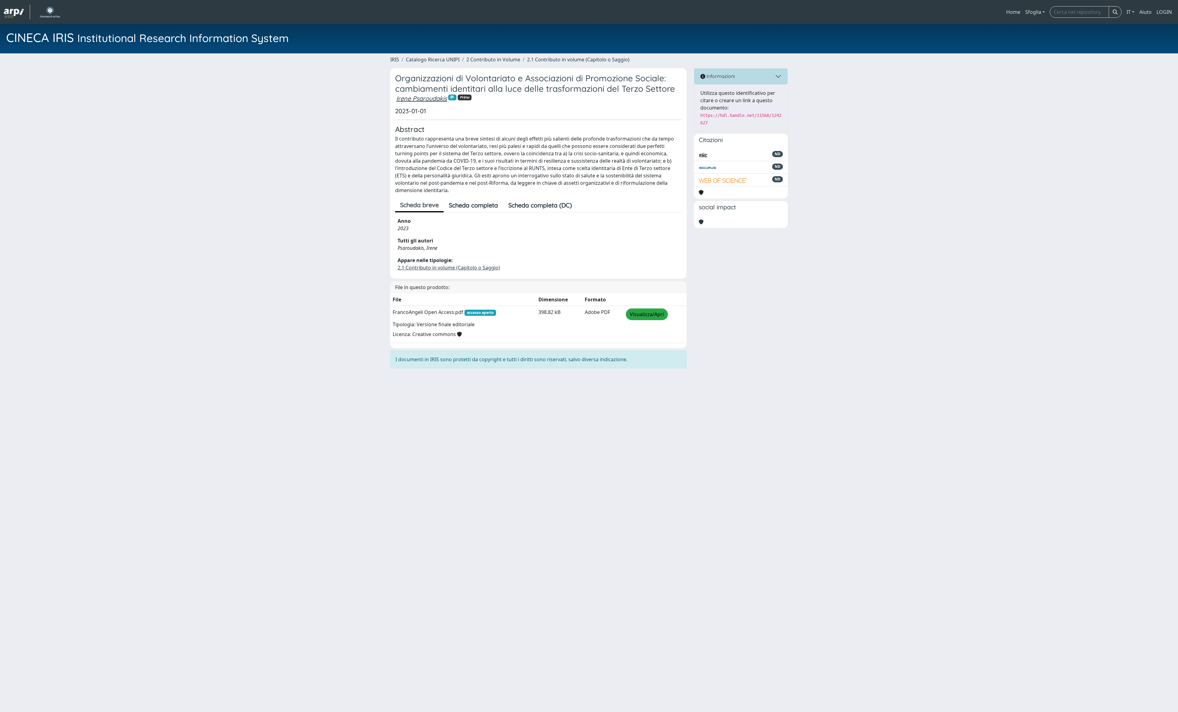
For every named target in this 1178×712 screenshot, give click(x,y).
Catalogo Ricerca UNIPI (433, 59)
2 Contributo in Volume (493, 59)
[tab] (582, 205)
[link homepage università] (50, 12)
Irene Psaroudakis (421, 98)
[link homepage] (17, 12)
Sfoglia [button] (1033, 12)
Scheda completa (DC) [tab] (540, 205)
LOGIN (1164, 12)
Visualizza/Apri (647, 314)
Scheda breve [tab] (419, 205)
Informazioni (720, 76)
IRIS (394, 59)
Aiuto (1145, 12)
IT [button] (1128, 12)
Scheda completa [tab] (473, 205)
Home (1013, 12)
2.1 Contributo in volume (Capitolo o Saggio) (578, 59)
